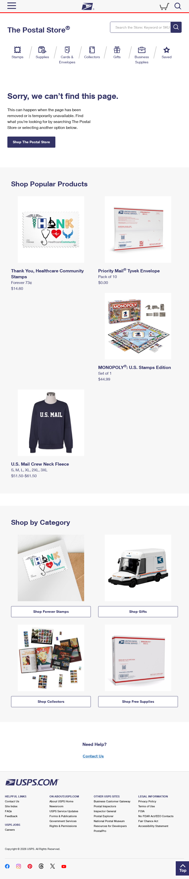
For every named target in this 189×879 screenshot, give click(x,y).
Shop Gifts (138, 611)
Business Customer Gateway (112, 801)
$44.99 (104, 379)
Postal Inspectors (105, 806)
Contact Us (93, 756)
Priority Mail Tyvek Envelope (129, 270)
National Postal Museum (109, 821)
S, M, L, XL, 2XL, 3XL (29, 469)
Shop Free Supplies (138, 701)
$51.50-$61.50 (24, 475)
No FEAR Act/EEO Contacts (155, 816)
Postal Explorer (103, 816)
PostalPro (100, 830)
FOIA (141, 811)
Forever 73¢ (21, 282)
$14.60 (17, 288)
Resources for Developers (110, 825)
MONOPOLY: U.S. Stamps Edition (134, 367)
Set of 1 (105, 373)
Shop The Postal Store (31, 142)
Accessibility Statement (153, 825)
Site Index (11, 806)
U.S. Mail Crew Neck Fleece (40, 464)
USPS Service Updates (63, 811)
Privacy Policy (147, 801)
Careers (10, 829)
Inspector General (105, 811)
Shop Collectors (51, 701)
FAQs (8, 811)
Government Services (63, 821)
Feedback (11, 816)
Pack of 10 (107, 276)
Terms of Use (146, 806)
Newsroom (56, 806)
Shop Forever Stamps (51, 611)
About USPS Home (61, 801)
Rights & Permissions (63, 825)
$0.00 (103, 282)
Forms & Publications (63, 816)
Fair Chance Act (148, 821)
